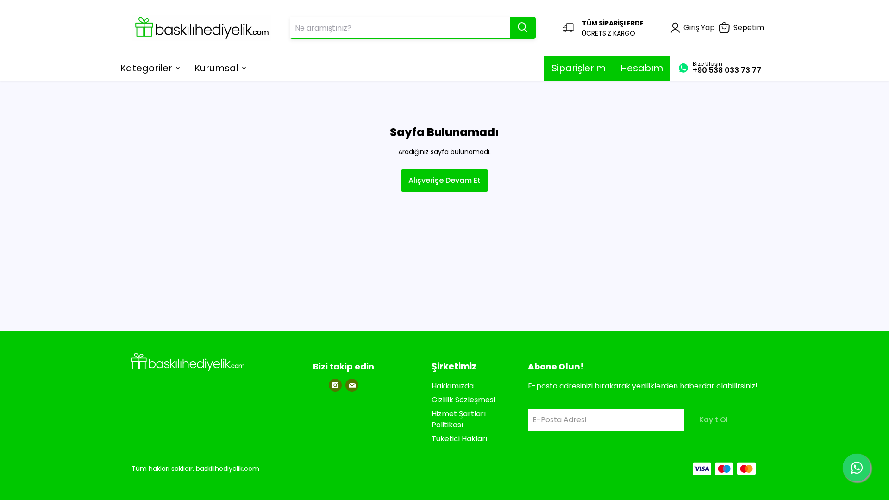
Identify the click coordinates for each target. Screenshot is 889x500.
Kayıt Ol (713, 419)
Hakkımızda (453, 386)
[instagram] (335, 385)
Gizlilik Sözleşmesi (463, 399)
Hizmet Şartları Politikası (459, 419)
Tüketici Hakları (459, 438)
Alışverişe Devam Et (444, 180)
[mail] (351, 385)
